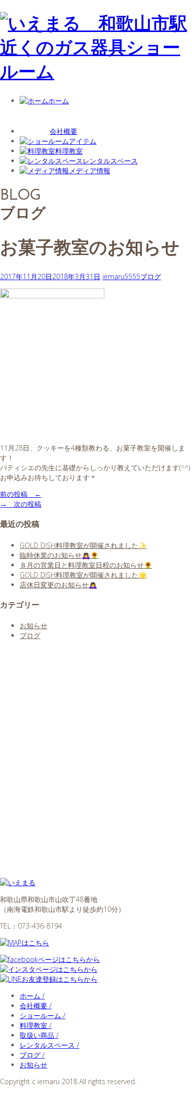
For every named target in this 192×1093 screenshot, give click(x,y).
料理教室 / (36, 1025)
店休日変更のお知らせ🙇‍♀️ (58, 584)
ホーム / (32, 995)
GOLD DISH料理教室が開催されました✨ (83, 545)
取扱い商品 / (39, 1035)
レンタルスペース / (49, 1045)
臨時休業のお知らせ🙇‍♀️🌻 (59, 555)
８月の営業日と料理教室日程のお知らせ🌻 (86, 565)
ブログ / (32, 1055)
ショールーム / (42, 1015)
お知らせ (33, 625)
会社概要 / (36, 1005)
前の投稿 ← (20, 494)
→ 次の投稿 (20, 504)
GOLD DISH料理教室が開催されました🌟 (83, 574)
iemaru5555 (121, 276)
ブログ (150, 276)
